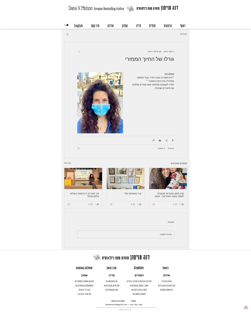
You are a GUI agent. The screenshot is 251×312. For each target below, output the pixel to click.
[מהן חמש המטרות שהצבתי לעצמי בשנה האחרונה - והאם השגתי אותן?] (168, 178)
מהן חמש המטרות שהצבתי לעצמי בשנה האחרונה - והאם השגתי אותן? (169, 195)
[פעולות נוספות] (78, 51)
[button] (66, 25)
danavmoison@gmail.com (116, 304)
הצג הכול (67, 163)
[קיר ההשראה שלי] (126, 178)
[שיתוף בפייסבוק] (173, 140)
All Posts (183, 34)
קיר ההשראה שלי (132, 193)
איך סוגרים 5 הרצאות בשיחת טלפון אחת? (84, 195)
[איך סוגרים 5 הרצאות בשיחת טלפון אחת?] (83, 178)
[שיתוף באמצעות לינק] (153, 140)
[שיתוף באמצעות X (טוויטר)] (166, 140)
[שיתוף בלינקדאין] (160, 140)
